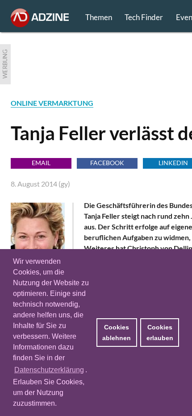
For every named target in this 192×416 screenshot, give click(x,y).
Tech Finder (144, 17)
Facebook (107, 162)
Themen (98, 17)
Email (41, 162)
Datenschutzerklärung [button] (49, 370)
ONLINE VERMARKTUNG (52, 103)
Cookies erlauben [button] (159, 332)
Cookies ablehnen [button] (116, 332)
